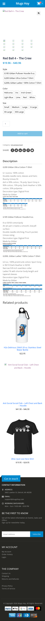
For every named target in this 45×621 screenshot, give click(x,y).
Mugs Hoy (22, 3)
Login (4, 557)
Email (32, 150)
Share (6, 150)
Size (4, 103)
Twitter (16, 150)
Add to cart (23, 133)
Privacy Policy (7, 586)
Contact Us (6, 573)
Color (5, 88)
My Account (6, 551)
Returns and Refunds (10, 579)
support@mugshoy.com (14, 499)
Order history (7, 554)
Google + (24, 150)
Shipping (5, 576)
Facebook (12, 150)
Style (5, 69)
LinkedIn (20, 150)
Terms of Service (8, 588)
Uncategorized (17, 145)
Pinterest (28, 150)
